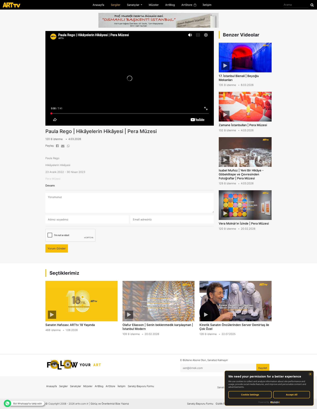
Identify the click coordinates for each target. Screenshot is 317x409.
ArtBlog (170, 4)
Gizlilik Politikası (224, 403)
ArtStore (187, 4)
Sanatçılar (75, 386)
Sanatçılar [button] (133, 4)
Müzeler (154, 4)
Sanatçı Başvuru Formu (141, 386)
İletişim (207, 4)
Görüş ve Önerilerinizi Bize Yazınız (109, 403)
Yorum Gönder (57, 248)
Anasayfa (98, 4)
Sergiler (115, 4)
